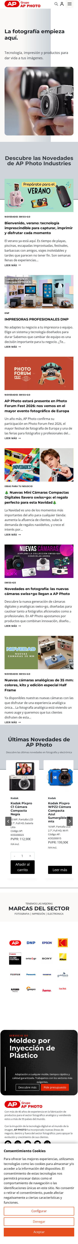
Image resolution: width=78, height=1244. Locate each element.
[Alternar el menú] (69, 4)
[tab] (25, 883)
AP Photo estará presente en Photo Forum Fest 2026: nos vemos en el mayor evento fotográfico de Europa (37, 406)
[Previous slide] (8, 821)
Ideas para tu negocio (19, 486)
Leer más (13, 265)
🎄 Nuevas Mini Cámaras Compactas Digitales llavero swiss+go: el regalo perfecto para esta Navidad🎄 (37, 497)
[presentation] (39, 195)
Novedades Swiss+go (17, 216)
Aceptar (39, 1232)
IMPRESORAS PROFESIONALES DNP (37, 319)
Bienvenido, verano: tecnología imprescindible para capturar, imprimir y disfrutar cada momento (39, 228)
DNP (7, 313)
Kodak (14, 798)
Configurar (39, 1211)
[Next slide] (70, 821)
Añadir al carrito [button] (23, 867)
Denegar (39, 1221)
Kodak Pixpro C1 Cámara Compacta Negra (21, 808)
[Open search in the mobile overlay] (56, 3)
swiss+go (10, 582)
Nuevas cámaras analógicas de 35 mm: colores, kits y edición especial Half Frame (39, 685)
